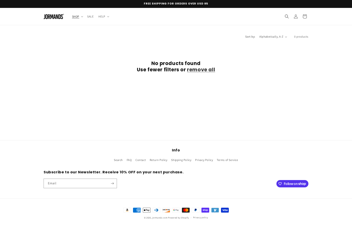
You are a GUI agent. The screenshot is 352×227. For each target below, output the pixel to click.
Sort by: (250, 36)
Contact (140, 160)
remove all (201, 69)
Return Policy (158, 160)
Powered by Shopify (178, 217)
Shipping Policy (181, 160)
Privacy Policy (204, 160)
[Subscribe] (112, 183)
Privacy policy (200, 217)
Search (118, 160)
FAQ (129, 160)
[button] (77, 16)
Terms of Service (227, 160)
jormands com (159, 217)
